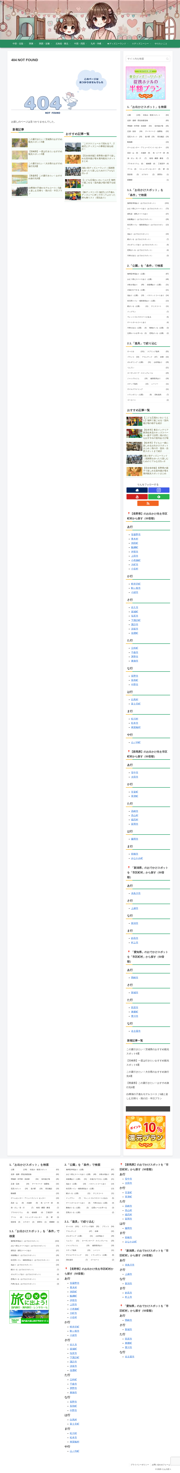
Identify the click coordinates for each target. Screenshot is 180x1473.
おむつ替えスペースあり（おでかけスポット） (148, 209)
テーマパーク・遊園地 (157, 131)
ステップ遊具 (137, 384)
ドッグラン (148, 312)
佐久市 (134, 607)
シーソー (160, 384)
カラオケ (148, 174)
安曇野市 (136, 534)
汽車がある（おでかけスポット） (148, 256)
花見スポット (134, 137)
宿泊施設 (163, 137)
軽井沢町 (136, 584)
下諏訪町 (136, 620)
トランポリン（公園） (139, 395)
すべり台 (135, 351)
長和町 (134, 680)
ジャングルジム (137, 378)
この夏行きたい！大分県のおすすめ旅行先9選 (147, 1074)
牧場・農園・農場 (159, 158)
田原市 (134, 1007)
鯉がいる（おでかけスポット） (148, 239)
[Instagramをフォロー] (158, 490)
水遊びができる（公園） (148, 290)
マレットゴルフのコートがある (148, 317)
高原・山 (132, 153)
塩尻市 (134, 616)
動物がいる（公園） (159, 328)
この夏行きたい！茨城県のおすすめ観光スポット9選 (147, 1051)
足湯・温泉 (134, 131)
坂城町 (134, 611)
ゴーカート (148, 400)
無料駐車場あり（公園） (148, 274)
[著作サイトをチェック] (137, 490)
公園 (133, 115)
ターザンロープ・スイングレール (148, 373)
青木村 (134, 539)
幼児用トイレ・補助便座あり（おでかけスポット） (148, 227)
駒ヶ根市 (136, 588)
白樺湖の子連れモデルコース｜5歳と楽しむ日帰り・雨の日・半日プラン (147, 1096)
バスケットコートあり (158, 295)
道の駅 (150, 137)
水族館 (145, 153)
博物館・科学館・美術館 (139, 126)
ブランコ (133, 357)
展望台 (163, 174)
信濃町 (134, 633)
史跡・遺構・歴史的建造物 (148, 120)
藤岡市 (134, 839)
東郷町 (134, 1011)
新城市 (134, 992)
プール (131, 169)
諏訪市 (134, 624)
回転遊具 (162, 395)
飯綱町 (134, 547)
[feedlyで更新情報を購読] (158, 496)
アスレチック (149, 357)
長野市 (134, 676)
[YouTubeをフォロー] (137, 496)
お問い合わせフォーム (161, 1465)
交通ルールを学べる (137, 333)
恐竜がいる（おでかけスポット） (148, 250)
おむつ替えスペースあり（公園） (148, 279)
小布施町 (136, 560)
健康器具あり (159, 378)
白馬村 (134, 699)
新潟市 (134, 923)
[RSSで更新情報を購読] (148, 503)
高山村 (134, 815)
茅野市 (134, 656)
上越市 (134, 908)
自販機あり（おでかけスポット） (148, 219)
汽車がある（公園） (137, 328)
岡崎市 (134, 977)
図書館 (148, 180)
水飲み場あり (135, 285)
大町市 (134, 564)
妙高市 (134, 938)
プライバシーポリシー (140, 1465)
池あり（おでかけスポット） (148, 234)
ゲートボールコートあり (148, 322)
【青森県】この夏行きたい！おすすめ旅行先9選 (147, 1085)
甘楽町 (134, 792)
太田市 (134, 777)
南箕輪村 (136, 727)
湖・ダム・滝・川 (137, 158)
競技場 (133, 174)
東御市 (134, 661)
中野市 (134, 684)
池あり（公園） (135, 295)
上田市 (134, 556)
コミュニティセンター (149, 169)
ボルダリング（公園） (139, 362)
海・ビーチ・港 (161, 153)
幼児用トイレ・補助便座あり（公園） (148, 301)
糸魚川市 (136, 893)
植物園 (150, 164)
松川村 (134, 719)
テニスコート (160, 306)
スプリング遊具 (158, 351)
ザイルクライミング (148, 389)
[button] (167, 58)
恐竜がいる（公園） (159, 333)
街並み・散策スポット (156, 115)
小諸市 (134, 592)
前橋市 (134, 854)
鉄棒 (164, 357)
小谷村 (134, 568)
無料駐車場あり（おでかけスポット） (148, 203)
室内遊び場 (162, 126)
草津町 (134, 796)
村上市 (134, 942)
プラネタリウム (135, 164)
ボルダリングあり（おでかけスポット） (148, 245)
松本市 (134, 723)
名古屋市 (136, 1031)
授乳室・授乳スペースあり (148, 214)
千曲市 (134, 652)
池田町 (134, 543)
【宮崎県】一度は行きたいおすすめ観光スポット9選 (147, 1062)
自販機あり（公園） (158, 285)
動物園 (148, 142)
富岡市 (134, 824)
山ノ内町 (136, 742)
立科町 (134, 648)
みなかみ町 (137, 858)
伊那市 (134, 551)
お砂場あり (161, 362)
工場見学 (163, 164)
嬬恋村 (134, 819)
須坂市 (134, 629)
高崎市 (134, 811)
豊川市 (134, 1016)
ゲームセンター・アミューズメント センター (148, 147)
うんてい (148, 368)
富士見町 (136, 703)
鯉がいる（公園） (137, 306)
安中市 (134, 772)
